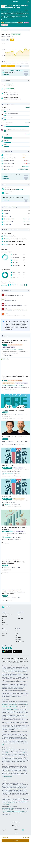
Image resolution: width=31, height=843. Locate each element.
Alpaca (15, 709)
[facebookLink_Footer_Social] (3, 648)
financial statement (8, 776)
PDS (7, 752)
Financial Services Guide (22, 695)
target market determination (10, 802)
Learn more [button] (25, 166)
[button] (5, 837)
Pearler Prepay (19, 189)
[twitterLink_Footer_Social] (8, 648)
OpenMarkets (9, 709)
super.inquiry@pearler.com (8, 808)
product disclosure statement (22, 801)
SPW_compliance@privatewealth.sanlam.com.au (13, 811)
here (3, 744)
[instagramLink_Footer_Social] (6, 648)
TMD (24, 752)
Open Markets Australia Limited (9, 704)
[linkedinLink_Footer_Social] (11, 648)
